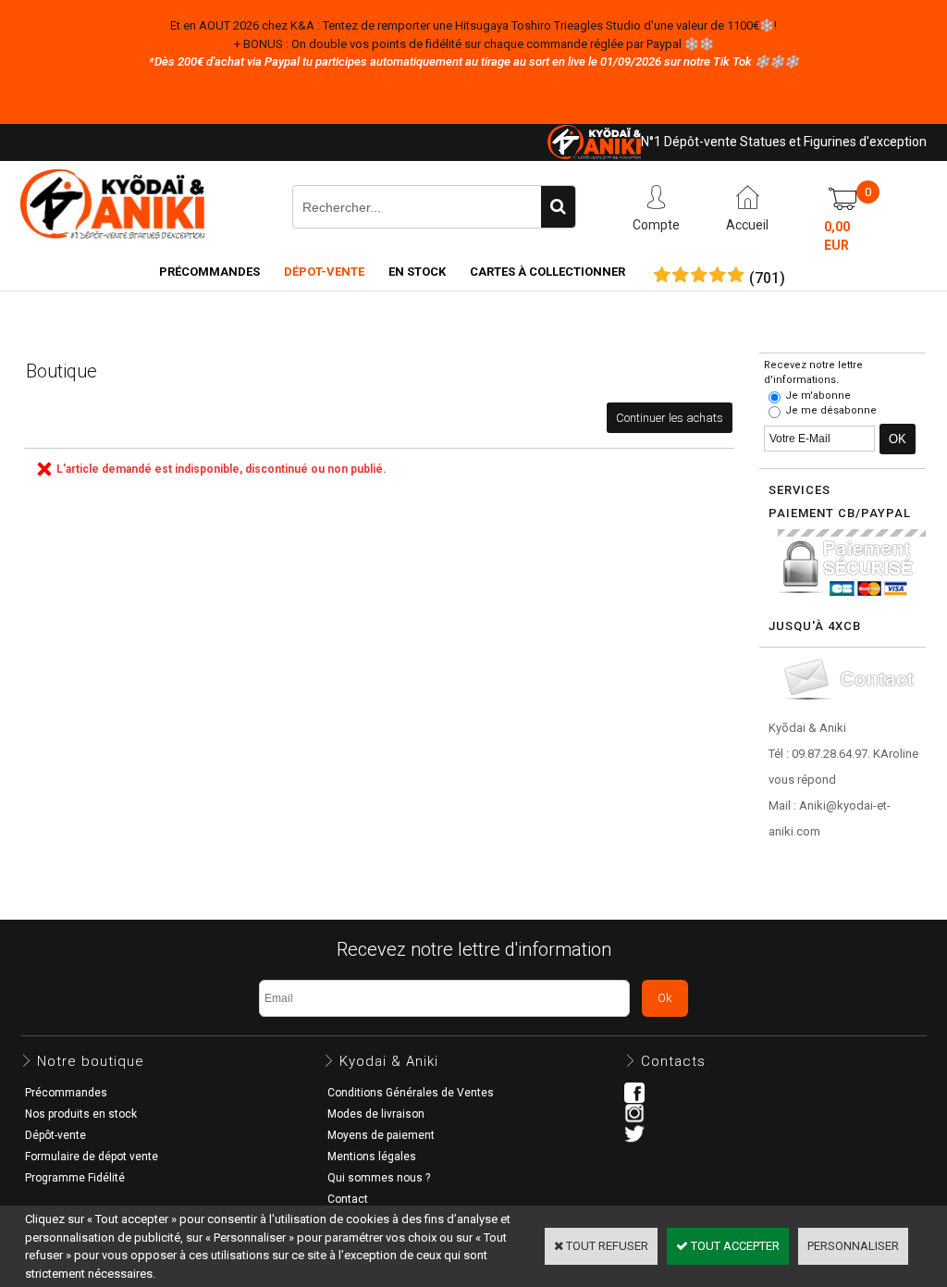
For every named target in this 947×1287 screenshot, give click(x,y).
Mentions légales (371, 1156)
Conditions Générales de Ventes (410, 1092)
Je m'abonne (818, 396)
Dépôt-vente (55, 1135)
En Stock (417, 271)
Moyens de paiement (381, 1135)
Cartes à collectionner (547, 271)
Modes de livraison (375, 1114)
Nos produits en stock (81, 1114)
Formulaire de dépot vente (91, 1156)
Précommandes (209, 271)
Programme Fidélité (75, 1177)
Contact (347, 1199)
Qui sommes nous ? (378, 1177)
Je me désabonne (831, 410)
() (767, 278)
